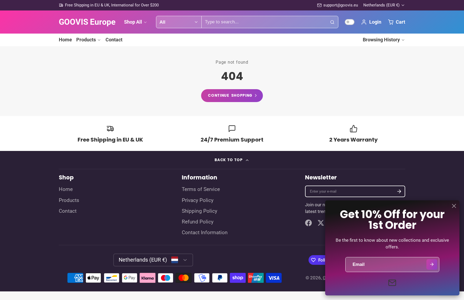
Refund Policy (197, 222)
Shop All (133, 22)
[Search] (332, 22)
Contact (114, 39)
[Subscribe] (399, 191)
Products (86, 39)
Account (371, 22)
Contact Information (205, 233)
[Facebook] (308, 222)
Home (65, 39)
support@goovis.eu (340, 5)
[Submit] (431, 264)
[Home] (87, 22)
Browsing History (381, 39)
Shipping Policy (199, 211)
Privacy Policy (197, 200)
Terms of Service (201, 189)
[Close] (454, 206)
